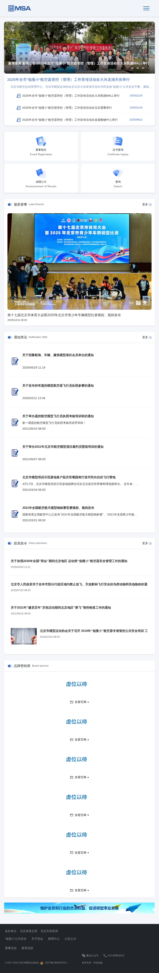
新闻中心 (54, 938)
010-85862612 (116, 955)
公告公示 (70, 938)
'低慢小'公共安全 (15, 938)
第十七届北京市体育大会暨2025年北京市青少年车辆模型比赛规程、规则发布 (64, 315)
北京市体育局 (49, 931)
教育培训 (27, 948)
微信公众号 (92, 955)
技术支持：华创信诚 (92, 962)
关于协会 (37, 938)
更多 (145, 204)
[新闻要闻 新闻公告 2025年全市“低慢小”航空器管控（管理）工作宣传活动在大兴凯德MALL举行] (79, 47)
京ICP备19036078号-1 (55, 962)
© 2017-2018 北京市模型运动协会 (22, 962)
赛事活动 (11, 948)
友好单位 (11, 931)
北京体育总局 (28, 931)
